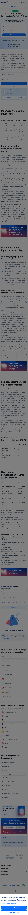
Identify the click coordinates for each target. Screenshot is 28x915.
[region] (14, 904)
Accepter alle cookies (14, 908)
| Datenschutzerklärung (10, 903)
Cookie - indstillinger (14, 912)
